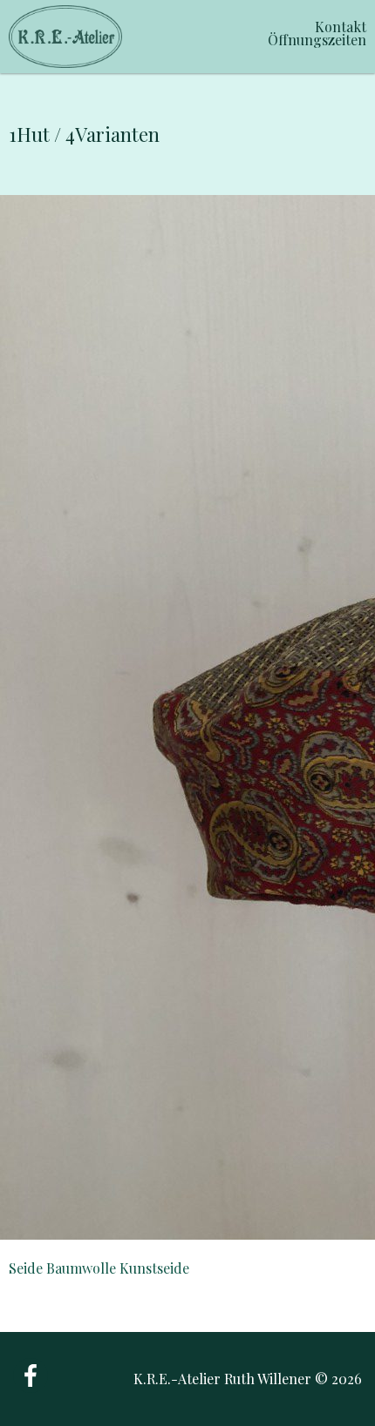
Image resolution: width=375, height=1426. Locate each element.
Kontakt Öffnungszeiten (317, 33)
